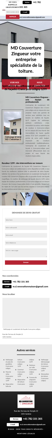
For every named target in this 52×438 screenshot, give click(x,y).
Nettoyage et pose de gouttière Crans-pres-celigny (9, 364)
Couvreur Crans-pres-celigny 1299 (21, 373)
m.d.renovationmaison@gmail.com (30, 287)
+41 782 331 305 (21, 282)
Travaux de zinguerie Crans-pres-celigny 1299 (33, 382)
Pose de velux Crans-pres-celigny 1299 (9, 376)
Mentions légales (26, 434)
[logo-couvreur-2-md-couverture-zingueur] (4, 10)
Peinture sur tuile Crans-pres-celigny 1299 (33, 369)
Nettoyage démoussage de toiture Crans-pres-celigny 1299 (45, 365)
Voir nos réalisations (14, 84)
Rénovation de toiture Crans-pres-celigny (45, 377)
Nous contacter (39, 84)
